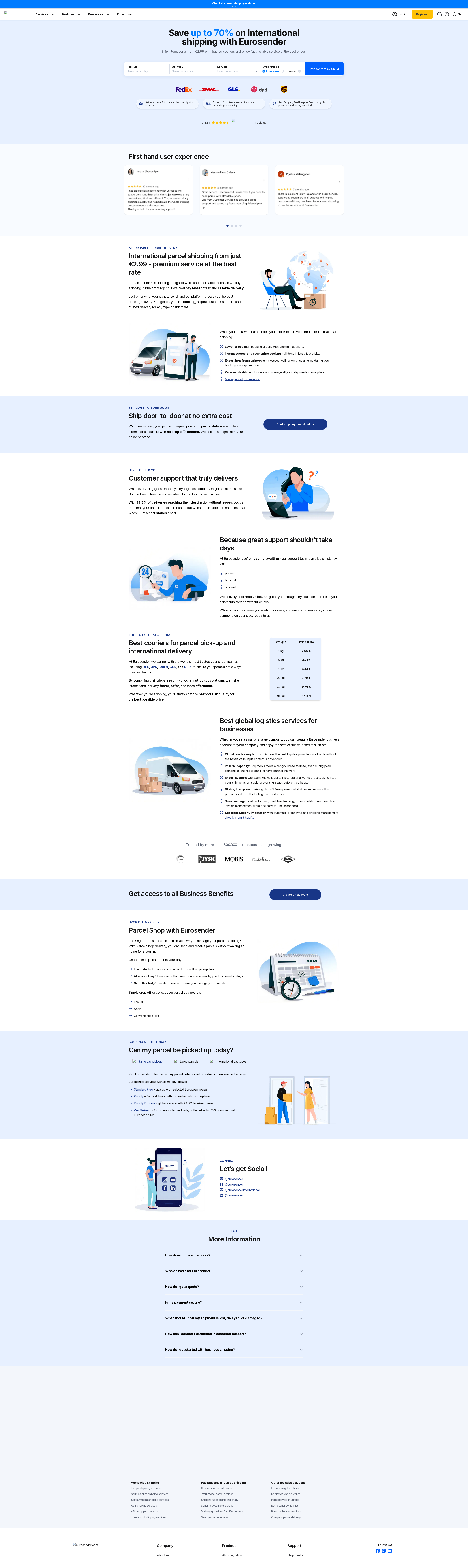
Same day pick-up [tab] (150, 1061)
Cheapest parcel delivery (286, 1517)
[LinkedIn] (389, 1551)
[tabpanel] (234, 1101)
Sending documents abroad (217, 1505)
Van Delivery (142, 1110)
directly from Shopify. (239, 817)
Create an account (295, 894)
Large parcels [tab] (189, 1061)
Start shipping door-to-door (295, 424)
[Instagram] (383, 1551)
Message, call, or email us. (242, 379)
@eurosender (234, 1179)
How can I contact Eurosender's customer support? (205, 1334)
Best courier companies (285, 1505)
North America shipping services (149, 1493)
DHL (146, 667)
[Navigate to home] (18, 14)
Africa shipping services (145, 1511)
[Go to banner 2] (235, 6)
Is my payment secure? (183, 1302)
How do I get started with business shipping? (200, 1349)
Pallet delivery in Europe (285, 1499)
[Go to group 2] (232, 226)
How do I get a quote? (182, 1287)
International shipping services (148, 1517)
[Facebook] (376, 1551)
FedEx (163, 667)
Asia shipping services (144, 1505)
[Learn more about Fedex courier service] (184, 89)
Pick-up (132, 67)
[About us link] (446, 14)
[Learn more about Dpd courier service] (259, 89)
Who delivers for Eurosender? (188, 1271)
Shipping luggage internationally (219, 1499)
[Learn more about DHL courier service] (209, 89)
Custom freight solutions (285, 1488)
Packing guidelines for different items (222, 1511)
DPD (187, 667)
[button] (234, 69)
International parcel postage (217, 1493)
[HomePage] (91, 1545)
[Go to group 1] (227, 226)
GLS (172, 667)
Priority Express (144, 1103)
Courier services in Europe (216, 1488)
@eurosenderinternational (242, 1190)
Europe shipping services (146, 1488)
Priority (139, 1096)
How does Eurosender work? (187, 1255)
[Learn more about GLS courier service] (234, 89)
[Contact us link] (439, 14)
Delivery (177, 67)
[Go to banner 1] (232, 6)
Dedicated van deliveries (285, 1493)
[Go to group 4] (240, 226)
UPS (154, 667)
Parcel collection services (286, 1511)
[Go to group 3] (236, 226)
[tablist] (234, 1061)
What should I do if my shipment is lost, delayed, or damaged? (213, 1318)
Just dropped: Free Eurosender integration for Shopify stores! (234, 3)
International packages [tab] (231, 1061)
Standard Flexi (143, 1089)
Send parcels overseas (214, 1517)
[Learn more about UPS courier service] (284, 89)
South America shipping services (150, 1499)
